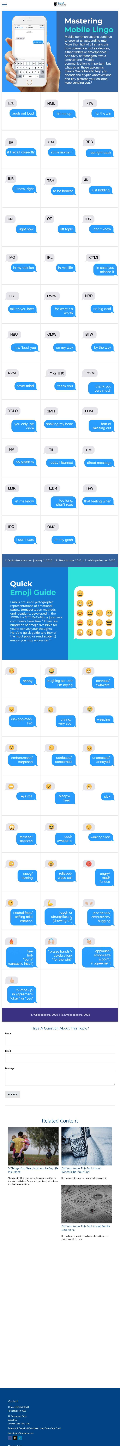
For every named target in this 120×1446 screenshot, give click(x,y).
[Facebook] (10, 1438)
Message (9, 1068)
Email (8, 1050)
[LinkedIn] (20, 1438)
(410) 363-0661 (22, 1407)
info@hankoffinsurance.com (21, 1433)
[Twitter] (15, 1438)
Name (8, 1033)
